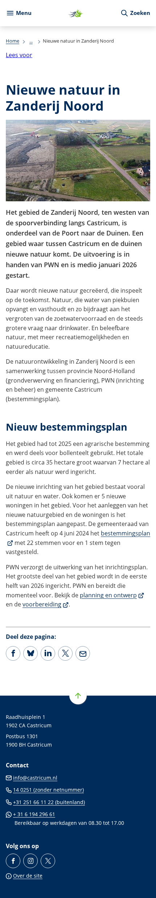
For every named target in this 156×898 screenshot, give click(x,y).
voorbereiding (45, 604)
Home (12, 40)
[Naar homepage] (75, 13)
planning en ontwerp (112, 595)
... (31, 40)
